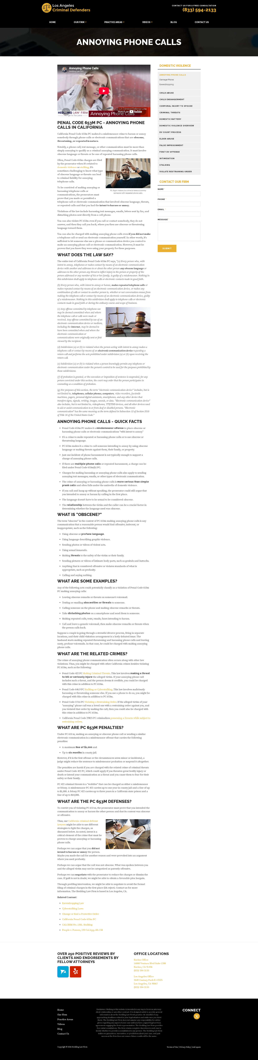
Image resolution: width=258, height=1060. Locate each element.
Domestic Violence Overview (176, 126)
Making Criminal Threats (96, 673)
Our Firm (79, 22)
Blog (174, 22)
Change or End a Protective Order (80, 914)
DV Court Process (170, 132)
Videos (146, 22)
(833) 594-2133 (199, 9)
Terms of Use (172, 1047)
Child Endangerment (171, 99)
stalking (84, 167)
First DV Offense (169, 152)
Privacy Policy (185, 1047)
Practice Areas (113, 22)
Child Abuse (166, 93)
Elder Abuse (166, 139)
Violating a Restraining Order (100, 702)
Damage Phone (166, 79)
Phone (162, 199)
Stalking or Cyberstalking (98, 689)
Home (52, 22)
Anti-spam (196, 1047)
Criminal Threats (169, 113)
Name (161, 189)
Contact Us (202, 22)
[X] (197, 1016)
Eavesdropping (166, 84)
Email (162, 209)
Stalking (164, 165)
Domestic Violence (175, 65)
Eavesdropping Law (73, 903)
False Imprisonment (171, 145)
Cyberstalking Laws (72, 908)
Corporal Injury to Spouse (176, 106)
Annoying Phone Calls (172, 75)
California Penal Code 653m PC (79, 919)
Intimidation (167, 158)
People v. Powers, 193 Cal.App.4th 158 (82, 930)
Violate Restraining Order (175, 172)
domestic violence (67, 167)
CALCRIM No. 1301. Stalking (77, 924)
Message (163, 220)
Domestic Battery (170, 119)
